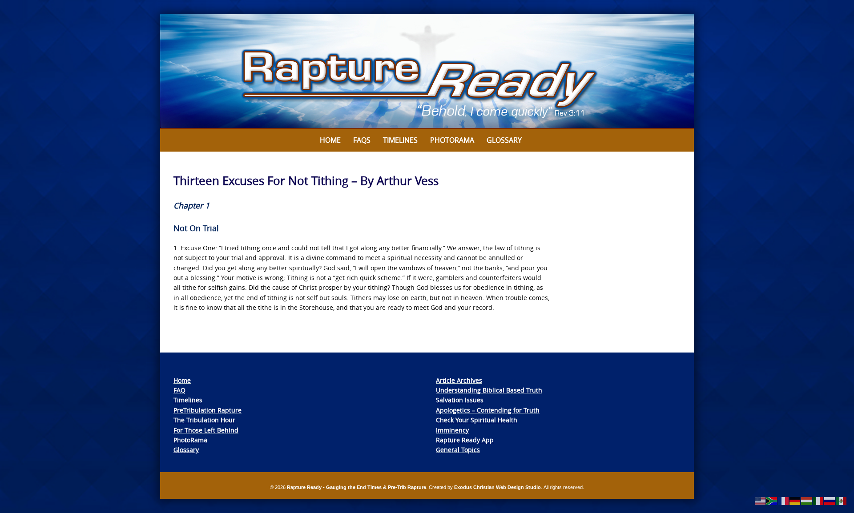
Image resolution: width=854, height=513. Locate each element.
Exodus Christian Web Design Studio (497, 487)
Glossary (504, 140)
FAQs (362, 140)
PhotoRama (190, 440)
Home (330, 140)
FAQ (179, 390)
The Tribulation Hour (204, 420)
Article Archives (459, 380)
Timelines (400, 140)
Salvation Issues (459, 400)
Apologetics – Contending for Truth (488, 410)
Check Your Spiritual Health (476, 420)
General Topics (458, 449)
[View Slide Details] (427, 71)
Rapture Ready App (465, 440)
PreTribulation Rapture (207, 410)
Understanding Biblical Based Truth (489, 390)
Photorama (452, 140)
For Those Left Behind (205, 430)
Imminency (452, 430)
